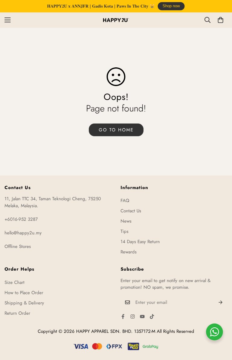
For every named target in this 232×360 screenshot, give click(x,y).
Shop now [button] (171, 6)
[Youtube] (142, 316)
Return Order (17, 313)
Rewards (129, 252)
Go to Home (116, 130)
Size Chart (14, 282)
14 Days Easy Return (140, 241)
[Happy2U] (116, 20)
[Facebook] (123, 316)
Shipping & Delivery (24, 303)
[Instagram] (132, 316)
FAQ (125, 200)
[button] (220, 20)
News (126, 221)
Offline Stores (18, 246)
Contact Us (131, 210)
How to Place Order (24, 292)
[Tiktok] (152, 316)
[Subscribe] (220, 302)
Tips (124, 231)
